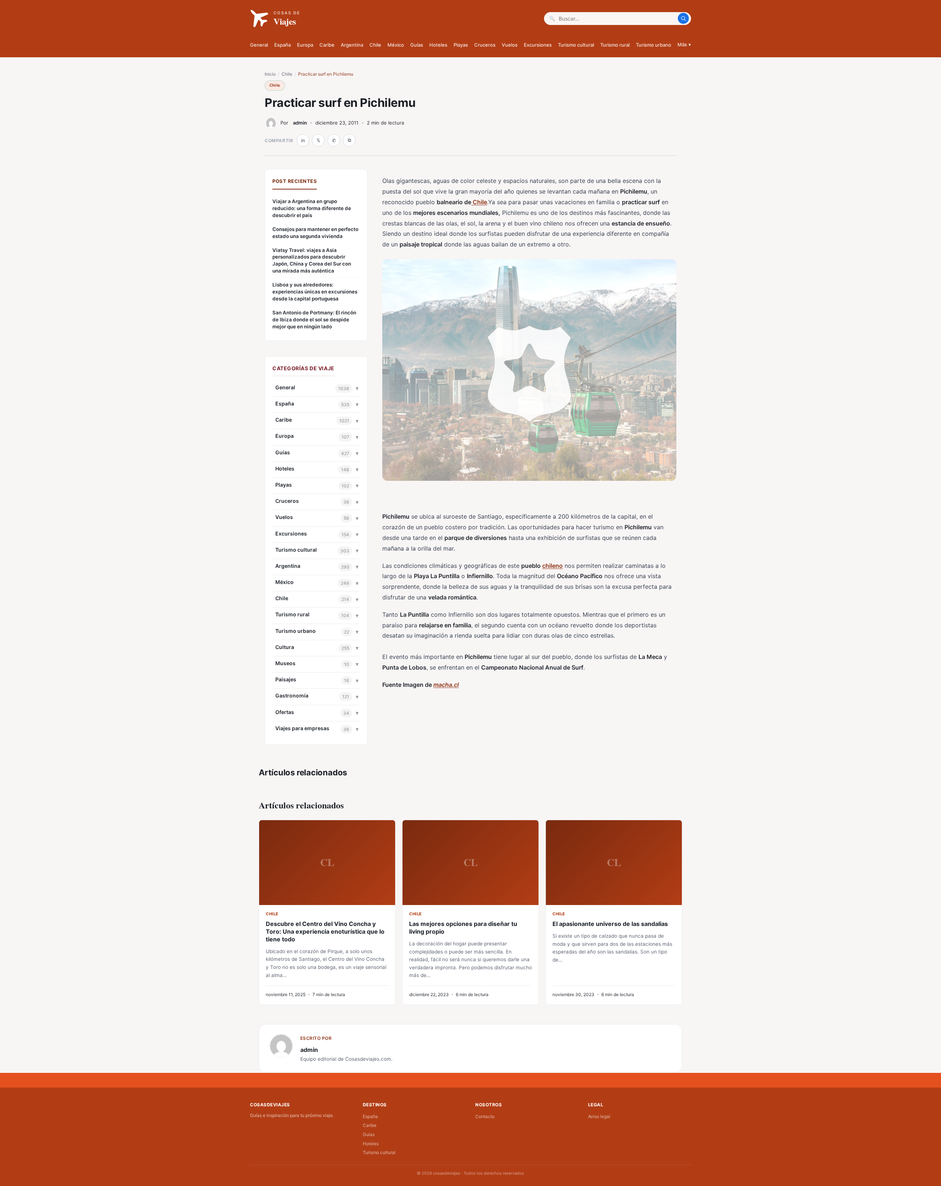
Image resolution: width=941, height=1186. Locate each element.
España (282, 45)
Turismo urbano (653, 45)
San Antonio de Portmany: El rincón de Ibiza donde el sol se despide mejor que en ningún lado (314, 319)
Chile (375, 45)
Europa (305, 45)
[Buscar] (683, 18)
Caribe (326, 45)
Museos (285, 663)
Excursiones (538, 45)
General (259, 45)
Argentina (352, 45)
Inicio (270, 74)
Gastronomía (291, 695)
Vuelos (510, 45)
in (303, 140)
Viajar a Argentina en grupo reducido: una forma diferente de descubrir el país (311, 208)
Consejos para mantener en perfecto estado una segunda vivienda (315, 232)
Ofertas (284, 712)
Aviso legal (599, 1116)
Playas (461, 45)
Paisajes (285, 679)
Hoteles (438, 45)
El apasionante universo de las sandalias (610, 923)
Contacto (484, 1116)
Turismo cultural (576, 45)
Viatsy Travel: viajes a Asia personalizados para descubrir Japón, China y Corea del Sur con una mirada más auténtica (311, 260)
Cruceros (484, 45)
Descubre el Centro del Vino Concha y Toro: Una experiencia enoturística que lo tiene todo (325, 931)
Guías (416, 45)
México (395, 45)
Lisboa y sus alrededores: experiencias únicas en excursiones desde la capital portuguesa (314, 292)
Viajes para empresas (302, 728)
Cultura (284, 647)
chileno (552, 565)
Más (684, 44)
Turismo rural (615, 45)
